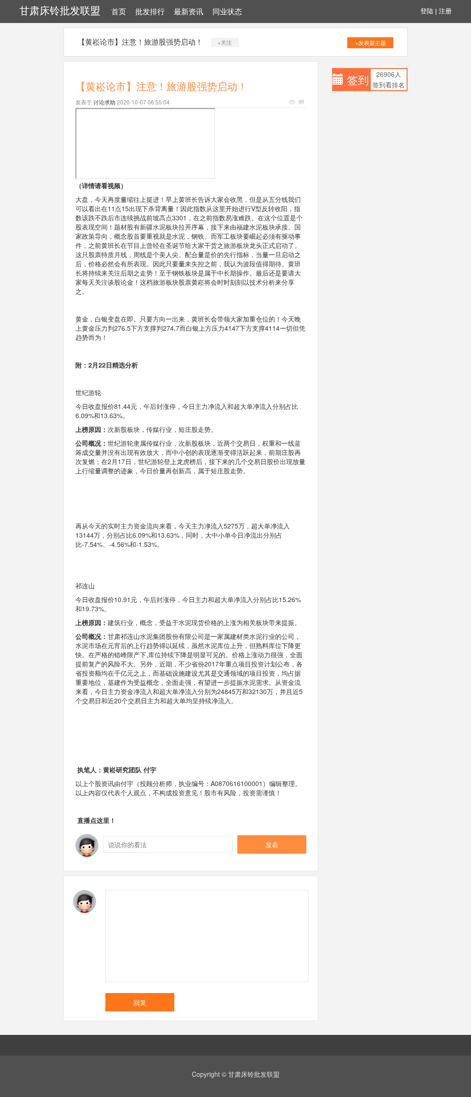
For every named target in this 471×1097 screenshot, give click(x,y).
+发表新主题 (370, 42)
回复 (139, 1002)
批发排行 (150, 12)
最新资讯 (188, 12)
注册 (445, 11)
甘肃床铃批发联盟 (59, 11)
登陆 (426, 11)
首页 (118, 12)
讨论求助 (104, 102)
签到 (358, 79)
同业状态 (227, 12)
